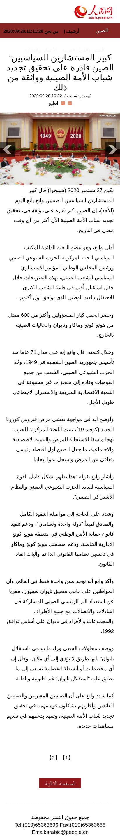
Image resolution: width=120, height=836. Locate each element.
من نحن (51, 31)
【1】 (66, 758)
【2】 (53, 758)
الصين (102, 30)
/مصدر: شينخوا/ (77, 96)
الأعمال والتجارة (40, 50)
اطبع (53, 103)
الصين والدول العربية (83, 50)
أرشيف (72, 31)
